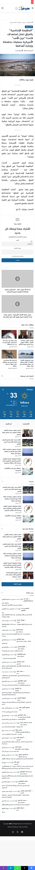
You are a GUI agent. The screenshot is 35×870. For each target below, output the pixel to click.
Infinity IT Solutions (13, 827)
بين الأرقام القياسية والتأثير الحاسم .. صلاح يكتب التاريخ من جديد (16, 733)
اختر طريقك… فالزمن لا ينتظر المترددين (12, 727)
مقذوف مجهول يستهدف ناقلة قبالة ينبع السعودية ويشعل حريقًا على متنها (12, 451)
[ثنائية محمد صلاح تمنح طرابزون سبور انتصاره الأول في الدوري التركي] (27, 442)
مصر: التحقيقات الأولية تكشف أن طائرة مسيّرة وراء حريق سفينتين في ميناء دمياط (26, 363)
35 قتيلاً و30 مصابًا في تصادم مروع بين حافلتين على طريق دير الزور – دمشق (9, 363)
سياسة (19, 22)
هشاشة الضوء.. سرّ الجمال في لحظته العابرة (13, 719)
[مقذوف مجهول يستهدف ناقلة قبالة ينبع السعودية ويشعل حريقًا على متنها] (27, 452)
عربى (24, 22)
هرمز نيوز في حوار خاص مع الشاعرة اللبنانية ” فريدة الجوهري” (16, 787)
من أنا (3, 812)
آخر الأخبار (9, 424)
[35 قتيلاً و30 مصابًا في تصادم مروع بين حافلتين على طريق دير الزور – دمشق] (9, 354)
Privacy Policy (24, 827)
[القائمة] (2, 9)
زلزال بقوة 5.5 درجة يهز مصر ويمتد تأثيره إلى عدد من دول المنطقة (9, 343)
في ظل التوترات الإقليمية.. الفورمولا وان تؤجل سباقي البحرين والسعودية (16, 667)
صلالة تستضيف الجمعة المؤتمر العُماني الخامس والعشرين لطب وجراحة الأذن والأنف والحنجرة (11, 461)
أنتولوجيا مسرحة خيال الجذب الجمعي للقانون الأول (15, 805)
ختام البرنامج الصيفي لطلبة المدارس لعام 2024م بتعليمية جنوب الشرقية (17, 777)
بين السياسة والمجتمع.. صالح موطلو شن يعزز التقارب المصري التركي (16, 677)
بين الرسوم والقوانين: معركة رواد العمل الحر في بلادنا (16, 685)
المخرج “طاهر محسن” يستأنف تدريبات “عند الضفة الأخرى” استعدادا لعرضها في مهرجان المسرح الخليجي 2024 (17, 767)
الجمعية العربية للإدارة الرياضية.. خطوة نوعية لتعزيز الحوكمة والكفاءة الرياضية (16, 694)
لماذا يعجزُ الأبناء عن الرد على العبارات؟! (12, 651)
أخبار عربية (13, 22)
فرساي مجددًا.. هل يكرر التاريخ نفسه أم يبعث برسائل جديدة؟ (16, 635)
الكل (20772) (17, 584)
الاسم (17, 240)
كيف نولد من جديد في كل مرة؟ (10, 751)
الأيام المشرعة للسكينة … (9, 658)
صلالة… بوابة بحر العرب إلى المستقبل (16, 642)
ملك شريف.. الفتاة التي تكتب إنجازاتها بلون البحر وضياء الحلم (16, 703)
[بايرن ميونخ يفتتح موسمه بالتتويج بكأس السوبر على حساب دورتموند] (28, 575)
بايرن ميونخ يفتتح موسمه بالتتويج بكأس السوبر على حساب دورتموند (13, 575)
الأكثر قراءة (26, 424)
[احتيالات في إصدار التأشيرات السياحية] (27, 471)
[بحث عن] (33, 9)
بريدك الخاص (17, 248)
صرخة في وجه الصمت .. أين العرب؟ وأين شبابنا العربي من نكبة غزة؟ (17, 743)
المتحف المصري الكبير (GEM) (9, 712)
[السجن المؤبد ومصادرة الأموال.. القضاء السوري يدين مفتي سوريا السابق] (25, 334)
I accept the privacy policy (18, 256)
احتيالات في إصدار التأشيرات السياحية (12, 469)
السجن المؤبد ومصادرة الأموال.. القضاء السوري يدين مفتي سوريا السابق (26, 343)
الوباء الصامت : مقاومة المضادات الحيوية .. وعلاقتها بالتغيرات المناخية (15, 796)
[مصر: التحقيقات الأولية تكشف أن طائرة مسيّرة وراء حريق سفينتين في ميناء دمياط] (25, 354)
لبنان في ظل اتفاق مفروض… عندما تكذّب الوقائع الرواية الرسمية (17, 625)
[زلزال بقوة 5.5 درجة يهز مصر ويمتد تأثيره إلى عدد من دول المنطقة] (9, 334)
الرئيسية (29, 22)
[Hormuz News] (22, 8)
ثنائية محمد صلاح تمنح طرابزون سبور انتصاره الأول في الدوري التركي (11, 442)
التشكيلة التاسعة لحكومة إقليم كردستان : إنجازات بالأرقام (17, 759)
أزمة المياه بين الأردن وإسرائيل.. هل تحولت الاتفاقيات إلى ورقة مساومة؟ (17, 616)
